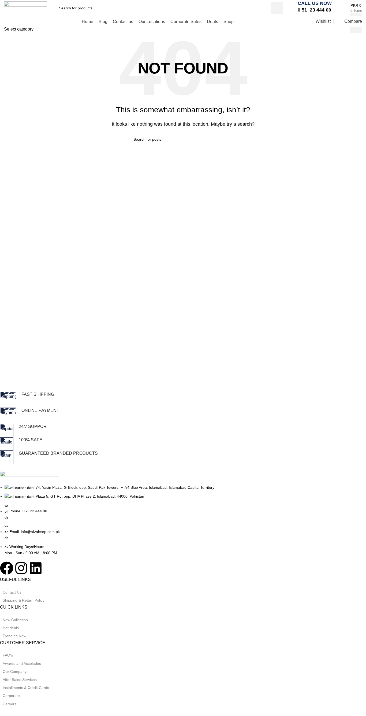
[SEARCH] (277, 8)
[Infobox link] (313, 8)
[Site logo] (25, 7)
